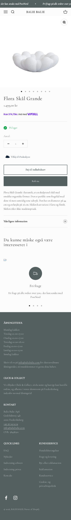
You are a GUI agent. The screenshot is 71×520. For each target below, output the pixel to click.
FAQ (6, 450)
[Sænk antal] (8, 143)
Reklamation (46, 469)
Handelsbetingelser (49, 450)
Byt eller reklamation (50, 462)
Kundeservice (46, 475)
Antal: (7, 136)
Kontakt (8, 475)
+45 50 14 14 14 (11, 423)
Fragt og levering (47, 456)
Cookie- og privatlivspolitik (47, 483)
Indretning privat (12, 469)
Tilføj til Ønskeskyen (20, 156)
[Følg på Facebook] (6, 497)
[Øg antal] (22, 143)
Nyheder (8, 456)
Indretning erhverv (13, 462)
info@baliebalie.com (29, 362)
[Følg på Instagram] (15, 497)
